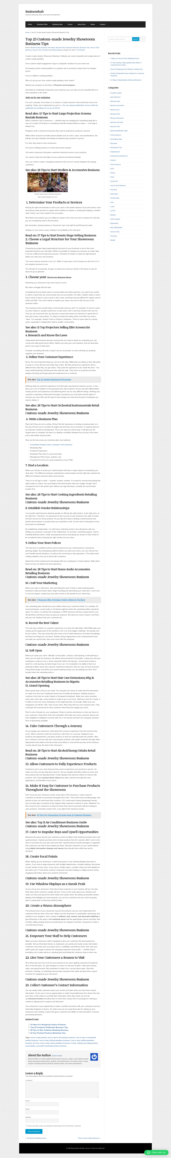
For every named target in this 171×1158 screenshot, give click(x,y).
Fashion (113, 160)
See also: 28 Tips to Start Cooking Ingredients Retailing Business (61, 496)
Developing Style (116, 139)
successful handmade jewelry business (51, 1046)
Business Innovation (48, 47)
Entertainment (115, 152)
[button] (156, 1152)
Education (113, 143)
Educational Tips (116, 147)
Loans (112, 206)
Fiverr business (115, 164)
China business (115, 135)
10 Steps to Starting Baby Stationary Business (125, 80)
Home (30, 24)
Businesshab (34, 11)
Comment (29, 1080)
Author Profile (57, 1056)
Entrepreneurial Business (119, 156)
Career (70, 24)
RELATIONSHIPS (116, 228)
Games (112, 173)
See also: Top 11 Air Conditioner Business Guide (56, 822)
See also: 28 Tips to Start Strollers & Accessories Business (62, 170)
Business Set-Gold (116, 122)
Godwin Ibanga (56, 50)
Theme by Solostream (98, 1148)
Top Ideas (45, 50)
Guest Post (82, 24)
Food (112, 169)
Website (28, 1117)
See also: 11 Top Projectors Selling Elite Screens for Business (57, 329)
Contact (102, 24)
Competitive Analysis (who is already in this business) (51, 445)
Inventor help (114, 198)
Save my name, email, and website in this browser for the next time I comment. (54, 1126)
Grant (112, 177)
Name (28, 1101)
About (93, 24)
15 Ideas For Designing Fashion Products (48, 1025)
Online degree (115, 219)
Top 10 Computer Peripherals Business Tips (49, 1027)
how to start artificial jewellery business (54, 1040)
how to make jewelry (39, 1037)
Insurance (113, 190)
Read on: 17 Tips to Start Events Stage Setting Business (61, 235)
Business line (115, 110)
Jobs (112, 202)
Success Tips (36, 50)
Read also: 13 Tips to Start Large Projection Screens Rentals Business (58, 115)
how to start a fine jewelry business (61, 1037)
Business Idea (57, 24)
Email (27, 1109)
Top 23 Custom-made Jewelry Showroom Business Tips (60, 41)
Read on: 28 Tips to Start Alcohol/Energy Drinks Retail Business (60, 752)
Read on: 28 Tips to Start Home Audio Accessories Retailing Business (57, 571)
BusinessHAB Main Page (119, 131)
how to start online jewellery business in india (58, 1043)
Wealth (112, 240)
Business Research (72, 47)
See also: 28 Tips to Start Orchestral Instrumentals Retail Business (62, 407)
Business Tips (85, 47)
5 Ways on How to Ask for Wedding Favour (124, 58)
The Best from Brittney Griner (36, 1138)
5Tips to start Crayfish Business (88, 1138)
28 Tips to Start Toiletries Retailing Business (49, 1030)
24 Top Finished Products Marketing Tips (48, 1033)
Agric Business (115, 97)
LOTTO (112, 211)
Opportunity (114, 223)
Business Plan (42, 24)
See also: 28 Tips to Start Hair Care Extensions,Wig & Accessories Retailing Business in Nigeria (59, 680)
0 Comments (80, 50)
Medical (113, 215)
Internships (114, 194)
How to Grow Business (118, 185)
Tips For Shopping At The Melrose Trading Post (126, 69)
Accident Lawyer (116, 93)
